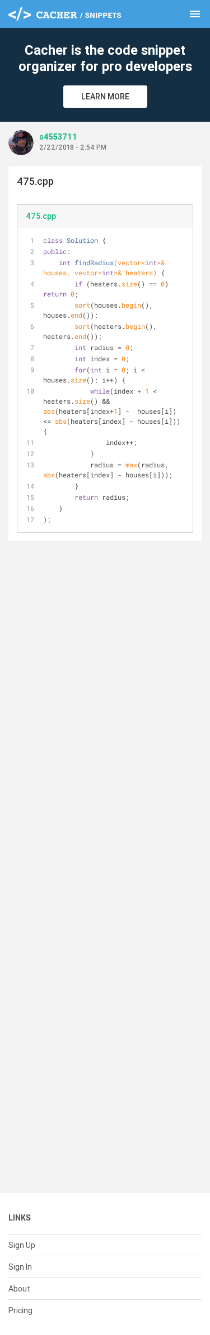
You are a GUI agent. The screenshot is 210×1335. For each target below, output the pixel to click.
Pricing (20, 1310)
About (19, 1289)
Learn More (105, 97)
